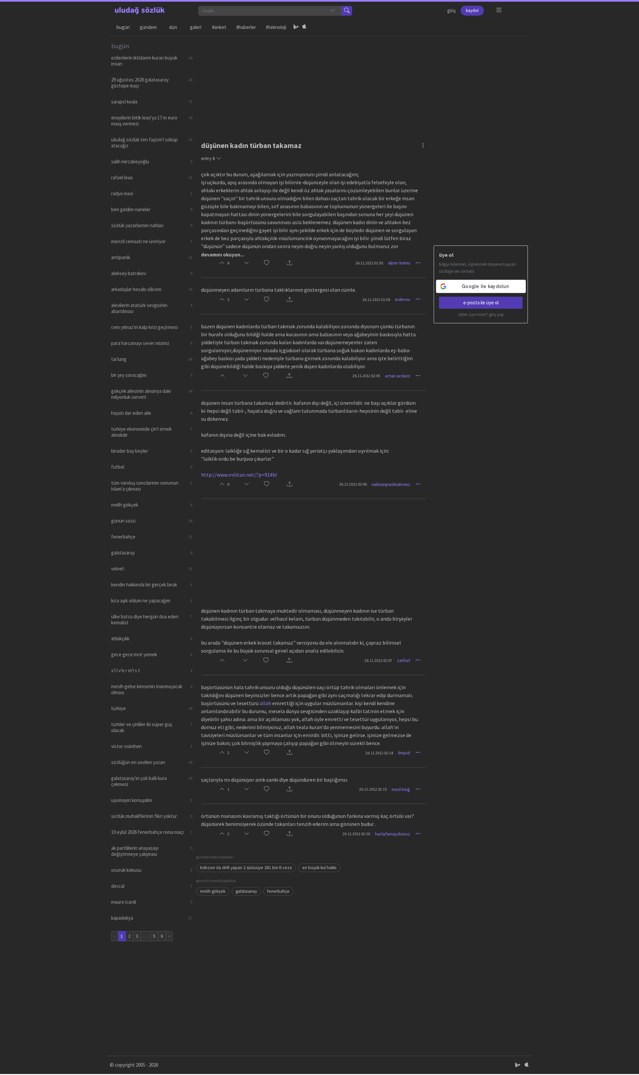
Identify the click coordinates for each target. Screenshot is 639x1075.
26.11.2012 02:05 (366, 375)
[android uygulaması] (296, 27)
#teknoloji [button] (276, 27)
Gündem (148, 27)
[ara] (346, 11)
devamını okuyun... (222, 254)
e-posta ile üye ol (481, 302)
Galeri (195, 27)
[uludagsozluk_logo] (140, 10)
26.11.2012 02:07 (378, 660)
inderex (402, 299)
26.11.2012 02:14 (379, 752)
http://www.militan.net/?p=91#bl (239, 474)
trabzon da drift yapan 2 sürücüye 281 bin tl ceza (246, 867)
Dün (173, 27)
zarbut (403, 660)
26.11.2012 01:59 (376, 299)
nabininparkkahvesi (391, 484)
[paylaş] (290, 263)
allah (265, 703)
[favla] (266, 263)
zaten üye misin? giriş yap (481, 314)
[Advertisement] (362, 83)
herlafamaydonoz (392, 834)
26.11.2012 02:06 (353, 484)
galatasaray (246, 891)
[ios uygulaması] (304, 27)
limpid (404, 753)
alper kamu (399, 263)
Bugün (123, 27)
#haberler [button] (246, 27)
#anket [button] (219, 27)
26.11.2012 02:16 (356, 833)
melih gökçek (212, 891)
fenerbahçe (278, 891)
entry (208, 158)
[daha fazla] (499, 10)
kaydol (472, 10)
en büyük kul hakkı (319, 867)
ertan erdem (397, 376)
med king (401, 789)
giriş (451, 10)
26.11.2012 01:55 (369, 262)
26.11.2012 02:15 (373, 789)
